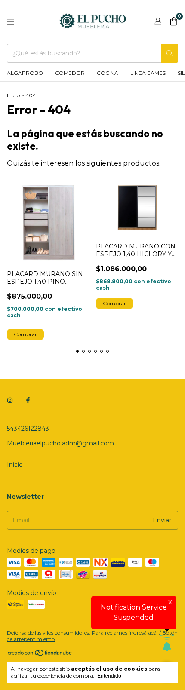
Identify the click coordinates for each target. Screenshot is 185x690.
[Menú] (11, 22)
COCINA (107, 73)
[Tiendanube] (40, 655)
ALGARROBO (25, 73)
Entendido (109, 676)
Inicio (13, 95)
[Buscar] (169, 53)
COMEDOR (70, 73)
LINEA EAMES (148, 73)
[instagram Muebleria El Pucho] (10, 400)
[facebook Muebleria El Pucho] (28, 400)
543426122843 (28, 428)
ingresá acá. (143, 632)
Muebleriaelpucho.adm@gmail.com (60, 443)
